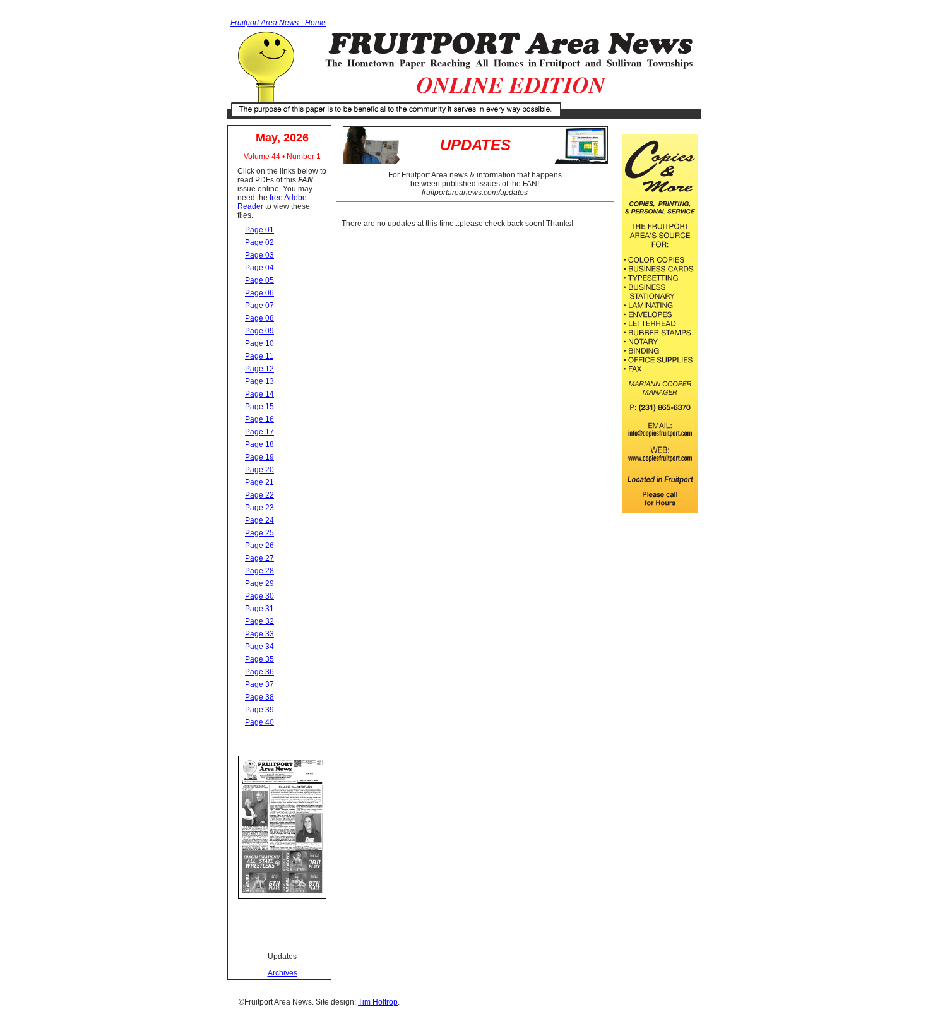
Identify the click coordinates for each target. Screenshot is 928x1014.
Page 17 (259, 431)
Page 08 (259, 318)
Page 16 (259, 419)
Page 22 (259, 495)
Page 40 (259, 722)
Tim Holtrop (378, 1002)
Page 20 (259, 469)
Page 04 (259, 267)
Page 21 (259, 482)
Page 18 (259, 444)
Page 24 (259, 520)
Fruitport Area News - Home (278, 22)
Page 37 (259, 684)
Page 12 (259, 368)
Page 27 (259, 558)
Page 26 (259, 545)
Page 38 (259, 697)
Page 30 (259, 596)
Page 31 (259, 608)
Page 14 (259, 394)
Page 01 (259, 229)
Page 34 (259, 646)
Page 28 (259, 570)
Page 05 (259, 280)
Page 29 (259, 583)
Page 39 (259, 709)
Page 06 (259, 293)
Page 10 (259, 343)
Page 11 (259, 356)
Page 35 (259, 659)
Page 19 (259, 457)
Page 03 (259, 255)
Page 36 (259, 671)
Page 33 (259, 633)
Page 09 (259, 330)
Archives (282, 973)
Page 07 (259, 305)
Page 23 (259, 507)
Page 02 (259, 242)
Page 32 (259, 621)
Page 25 (259, 532)
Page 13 (259, 381)
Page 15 (259, 406)
